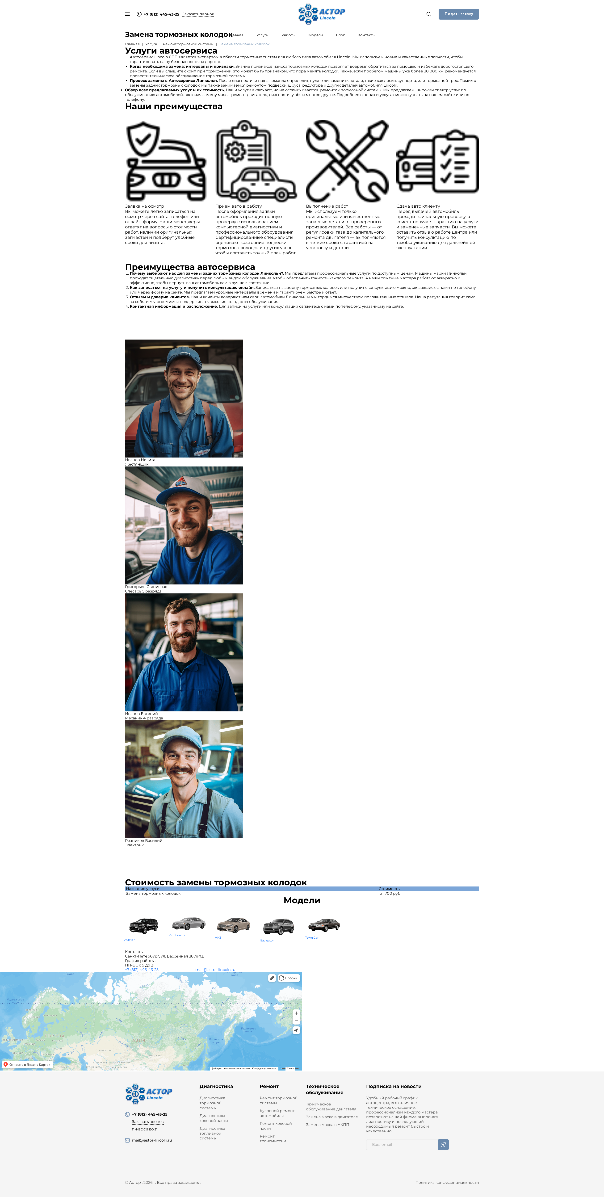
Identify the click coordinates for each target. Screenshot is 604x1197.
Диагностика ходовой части (214, 1118)
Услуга (151, 44)
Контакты (366, 35)
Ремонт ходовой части (276, 1126)
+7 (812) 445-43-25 (142, 969)
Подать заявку (459, 14)
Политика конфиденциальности (447, 1182)
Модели (315, 35)
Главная (236, 35)
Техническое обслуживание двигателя (331, 1106)
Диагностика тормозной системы (212, 1103)
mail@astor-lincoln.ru (215, 969)
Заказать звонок (198, 14)
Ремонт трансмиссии (273, 1138)
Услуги (262, 35)
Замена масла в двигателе (332, 1117)
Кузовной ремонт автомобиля (277, 1113)
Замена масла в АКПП (327, 1124)
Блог (340, 35)
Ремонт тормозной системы (188, 44)
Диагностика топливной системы (212, 1133)
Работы (288, 35)
